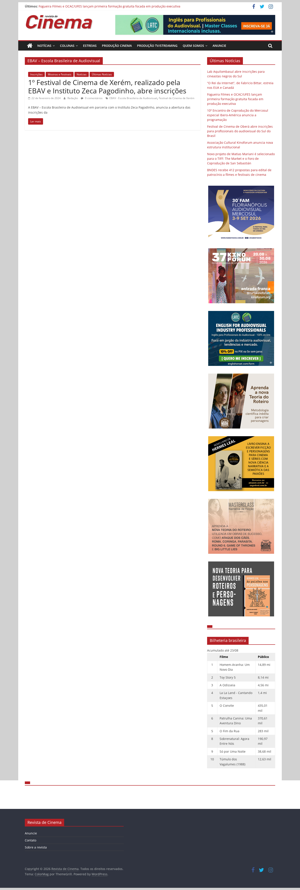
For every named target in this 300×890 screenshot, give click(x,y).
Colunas (67, 46)
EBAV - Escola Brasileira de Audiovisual (133, 98)
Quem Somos (193, 46)
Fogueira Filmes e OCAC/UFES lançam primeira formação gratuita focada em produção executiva (109, 6)
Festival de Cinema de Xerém (176, 98)
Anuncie (219, 46)
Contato (30, 840)
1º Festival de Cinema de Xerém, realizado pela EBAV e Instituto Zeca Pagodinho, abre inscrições (107, 86)
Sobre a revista (36, 847)
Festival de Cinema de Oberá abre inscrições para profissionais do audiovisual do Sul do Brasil (240, 131)
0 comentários (93, 98)
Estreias (90, 46)
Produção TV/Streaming (157, 46)
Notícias (44, 46)
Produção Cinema (117, 46)
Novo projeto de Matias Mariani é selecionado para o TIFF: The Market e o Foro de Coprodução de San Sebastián (241, 158)
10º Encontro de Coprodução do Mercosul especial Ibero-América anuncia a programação (237, 115)
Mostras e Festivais (59, 74)
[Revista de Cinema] (30, 45)
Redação (73, 98)
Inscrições (36, 74)
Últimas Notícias (102, 74)
